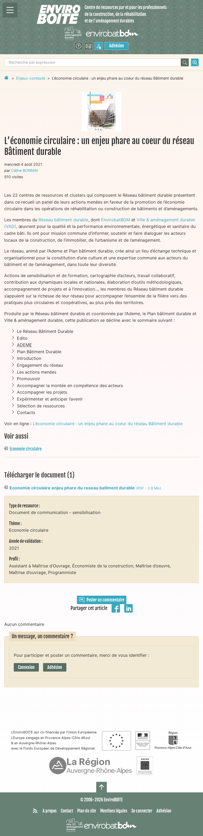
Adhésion (116, 45)
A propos (50, 811)
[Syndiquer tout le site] (35, 811)
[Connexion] (99, 46)
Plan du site (86, 811)
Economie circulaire (25, 449)
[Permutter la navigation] (10, 10)
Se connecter (141, 811)
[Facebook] (116, 607)
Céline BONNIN (24, 170)
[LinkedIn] (128, 607)
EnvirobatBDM (115, 219)
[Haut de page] (101, 787)
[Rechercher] (185, 62)
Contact (67, 811)
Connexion (26, 667)
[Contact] (89, 46)
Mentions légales (113, 811)
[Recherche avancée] (195, 62)
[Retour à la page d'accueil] (6, 77)
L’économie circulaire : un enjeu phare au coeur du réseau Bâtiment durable (108, 423)
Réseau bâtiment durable (63, 219)
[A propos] (78, 46)
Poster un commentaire (105, 600)
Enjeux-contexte (30, 78)
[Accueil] (58, 14)
